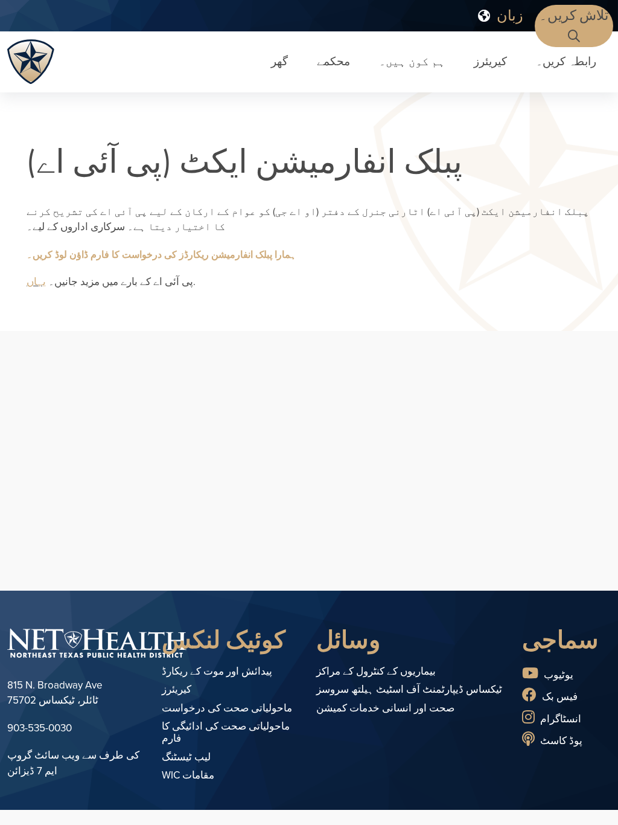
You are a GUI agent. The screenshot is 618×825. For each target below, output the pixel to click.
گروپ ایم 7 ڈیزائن (32, 763)
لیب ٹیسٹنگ (186, 757)
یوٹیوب (557, 674)
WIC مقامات (188, 775)
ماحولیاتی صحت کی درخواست (227, 708)
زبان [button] (508, 15)
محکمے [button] (333, 61)
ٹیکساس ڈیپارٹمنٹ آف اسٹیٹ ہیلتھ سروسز (409, 689)
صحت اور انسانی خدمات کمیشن (385, 708)
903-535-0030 (39, 728)
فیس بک (559, 696)
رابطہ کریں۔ (566, 61)
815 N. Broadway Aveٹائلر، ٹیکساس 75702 (55, 693)
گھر (279, 61)
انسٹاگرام (559, 719)
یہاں (36, 281)
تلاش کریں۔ (573, 15)
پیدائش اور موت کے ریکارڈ (217, 671)
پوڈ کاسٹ (560, 740)
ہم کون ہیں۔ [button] (412, 61)
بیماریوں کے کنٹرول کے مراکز (376, 671)
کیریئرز (176, 689)
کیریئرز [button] (490, 61)
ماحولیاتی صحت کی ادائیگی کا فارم (226, 732)
